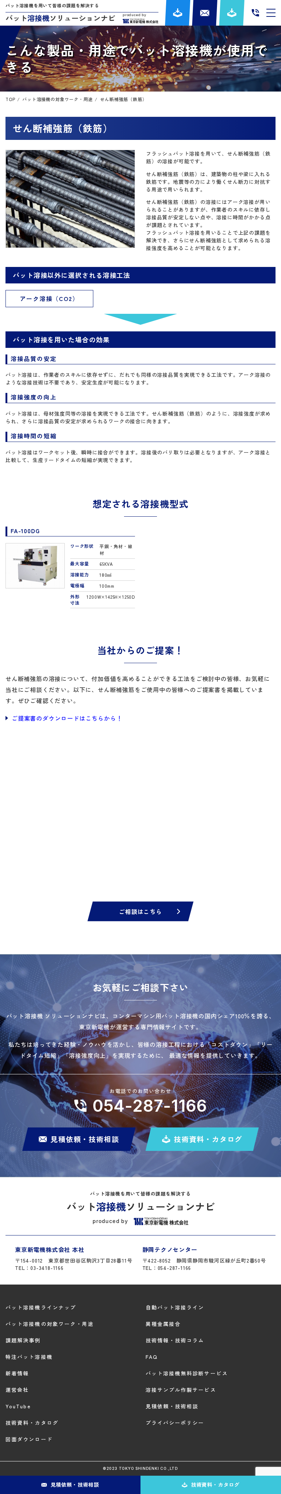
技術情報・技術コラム (175, 1340)
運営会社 (17, 1389)
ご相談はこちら (140, 911)
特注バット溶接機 (29, 1356)
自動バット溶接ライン (175, 1307)
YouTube (18, 1406)
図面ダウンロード (29, 1439)
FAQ (152, 1356)
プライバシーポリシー (175, 1422)
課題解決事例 (23, 1340)
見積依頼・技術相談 (172, 1406)
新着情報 (17, 1373)
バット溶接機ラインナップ (40, 1307)
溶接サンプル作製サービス (181, 1389)
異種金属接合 (163, 1323)
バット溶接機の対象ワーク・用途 (49, 1323)
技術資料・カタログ (32, 1422)
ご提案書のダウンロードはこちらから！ (67, 718)
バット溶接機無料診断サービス (187, 1373)
